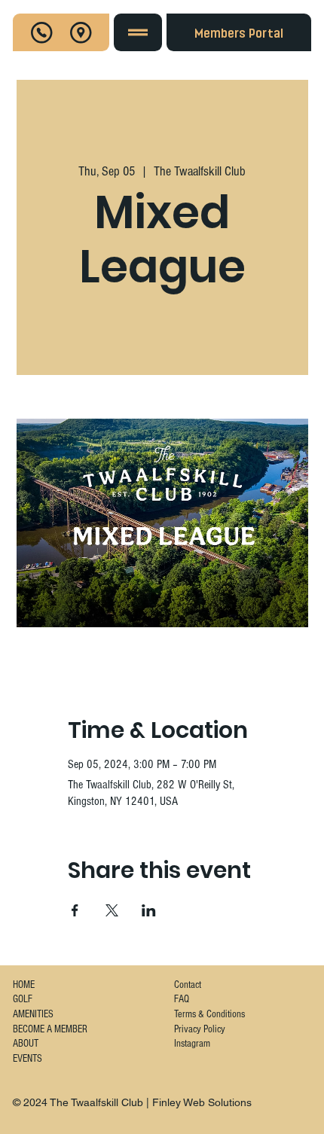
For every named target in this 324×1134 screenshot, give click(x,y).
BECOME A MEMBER (50, 1029)
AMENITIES (33, 1014)
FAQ (181, 999)
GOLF (22, 999)
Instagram (192, 1044)
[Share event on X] (112, 910)
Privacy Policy (199, 1029)
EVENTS (27, 1059)
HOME (24, 985)
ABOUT (25, 1044)
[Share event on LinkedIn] (149, 910)
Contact (187, 985)
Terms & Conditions (209, 1014)
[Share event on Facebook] (75, 910)
